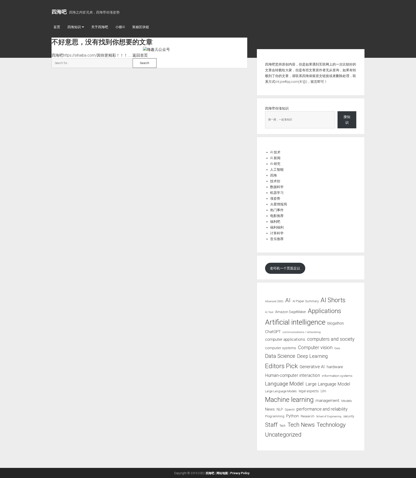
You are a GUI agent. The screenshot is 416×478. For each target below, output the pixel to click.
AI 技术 (275, 152)
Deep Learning (312, 356)
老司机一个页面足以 (285, 268)
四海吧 (59, 12)
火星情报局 (278, 204)
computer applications (285, 339)
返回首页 (140, 55)
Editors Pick (281, 366)
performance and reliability (322, 409)
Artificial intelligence (295, 322)
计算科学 (277, 233)
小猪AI (120, 27)
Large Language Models (281, 391)
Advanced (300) (274, 301)
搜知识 (347, 119)
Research (307, 416)
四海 (273, 175)
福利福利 (277, 227)
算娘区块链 (140, 27)
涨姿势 (275, 198)
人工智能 (277, 169)
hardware (335, 366)
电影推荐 (277, 216)
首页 (56, 27)
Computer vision (315, 347)
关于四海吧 (99, 27)
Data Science (280, 356)
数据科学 (277, 187)
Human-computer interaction (292, 375)
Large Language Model (328, 384)
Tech (283, 425)
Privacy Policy (239, 473)
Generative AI (312, 366)
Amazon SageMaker (290, 312)
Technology (331, 424)
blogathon (335, 323)
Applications (324, 310)
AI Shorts (333, 300)
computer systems (280, 348)
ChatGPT (273, 331)
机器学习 (277, 193)
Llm (323, 391)
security (348, 416)
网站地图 (222, 473)
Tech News (301, 424)
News (270, 409)
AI (288, 300)
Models (346, 401)
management (327, 400)
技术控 (275, 181)
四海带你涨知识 (277, 108)
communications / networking (302, 332)
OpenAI (290, 409)
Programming (274, 416)
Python (292, 416)
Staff (271, 424)
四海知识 (74, 27)
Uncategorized (283, 434)
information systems (337, 376)
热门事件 (277, 210)
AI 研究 (275, 164)
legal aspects (309, 391)
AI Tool (269, 312)
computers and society (330, 339)
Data (337, 348)
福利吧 (275, 221)
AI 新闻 (275, 158)
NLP (280, 409)
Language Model (284, 383)
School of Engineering (328, 416)
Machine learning (289, 400)
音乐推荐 (277, 239)
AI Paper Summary (305, 301)
